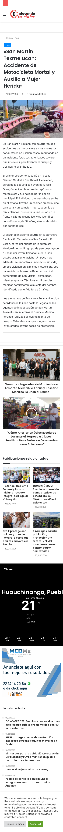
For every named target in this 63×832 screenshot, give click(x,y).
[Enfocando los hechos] (22, 14)
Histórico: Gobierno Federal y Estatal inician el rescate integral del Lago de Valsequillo (16, 492)
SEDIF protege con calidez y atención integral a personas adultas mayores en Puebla (16, 537)
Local (16, 38)
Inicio (8, 38)
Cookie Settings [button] (15, 824)
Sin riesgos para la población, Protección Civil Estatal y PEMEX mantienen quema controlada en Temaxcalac (45, 541)
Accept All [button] (35, 824)
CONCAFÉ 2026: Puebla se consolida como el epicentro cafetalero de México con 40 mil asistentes (46, 494)
